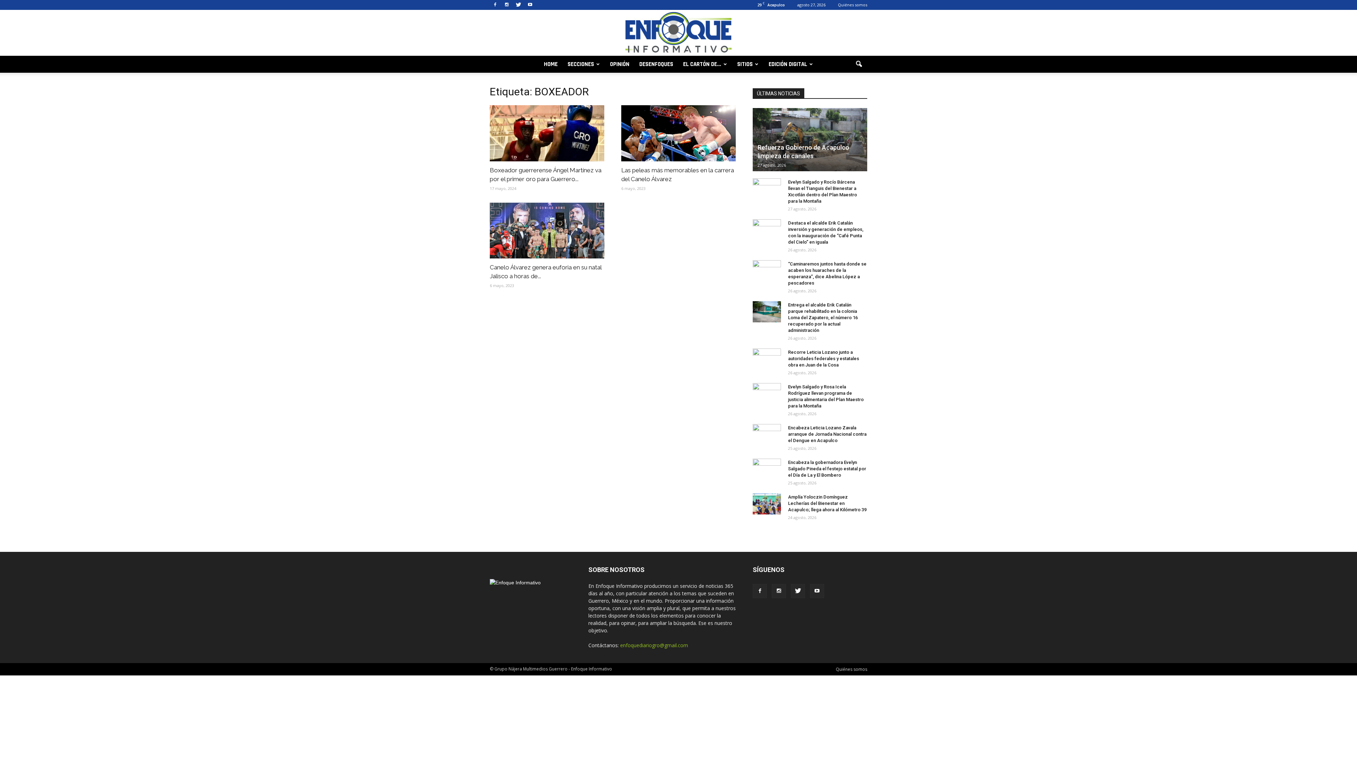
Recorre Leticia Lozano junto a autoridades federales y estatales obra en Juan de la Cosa (823, 359)
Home (551, 64)
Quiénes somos (852, 4)
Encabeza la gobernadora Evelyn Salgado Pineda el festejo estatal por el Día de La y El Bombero (827, 469)
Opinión (619, 64)
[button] (858, 64)
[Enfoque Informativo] (678, 33)
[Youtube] (530, 5)
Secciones (581, 64)
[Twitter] (518, 5)
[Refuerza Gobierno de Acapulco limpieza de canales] (810, 139)
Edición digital (788, 64)
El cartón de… (702, 64)
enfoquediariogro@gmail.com (654, 645)
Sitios (745, 64)
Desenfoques (656, 64)
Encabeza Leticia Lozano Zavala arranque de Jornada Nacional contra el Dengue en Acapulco (827, 434)
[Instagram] (506, 5)
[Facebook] (495, 5)
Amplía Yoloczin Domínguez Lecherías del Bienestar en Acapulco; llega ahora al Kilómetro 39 (827, 503)
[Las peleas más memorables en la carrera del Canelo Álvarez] (678, 133)
